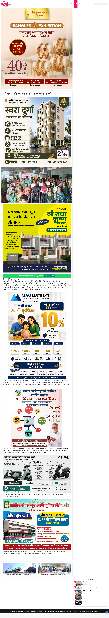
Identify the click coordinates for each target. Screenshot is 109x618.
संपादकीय (83, 4)
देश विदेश (88, 4)
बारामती (75, 4)
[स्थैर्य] (6, 4)
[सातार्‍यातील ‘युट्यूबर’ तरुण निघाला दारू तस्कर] (78, 597)
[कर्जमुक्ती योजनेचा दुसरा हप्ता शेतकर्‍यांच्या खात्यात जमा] (78, 592)
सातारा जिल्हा (71, 4)
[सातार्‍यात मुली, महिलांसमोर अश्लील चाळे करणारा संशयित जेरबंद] (78, 603)
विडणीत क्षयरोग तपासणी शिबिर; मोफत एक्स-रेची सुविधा (90, 587)
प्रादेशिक (79, 4)
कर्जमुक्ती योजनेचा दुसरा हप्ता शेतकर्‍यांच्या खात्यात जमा (89, 591)
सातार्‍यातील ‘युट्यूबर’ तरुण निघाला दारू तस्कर (88, 596)
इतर (92, 4)
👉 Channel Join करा (49, 276)
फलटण (67, 4)
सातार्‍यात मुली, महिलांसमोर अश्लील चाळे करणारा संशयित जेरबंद (91, 601)
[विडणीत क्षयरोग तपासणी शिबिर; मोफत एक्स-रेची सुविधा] (78, 588)
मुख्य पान (62, 4)
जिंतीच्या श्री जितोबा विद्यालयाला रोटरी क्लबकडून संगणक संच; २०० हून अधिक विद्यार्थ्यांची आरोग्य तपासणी (93, 582)
